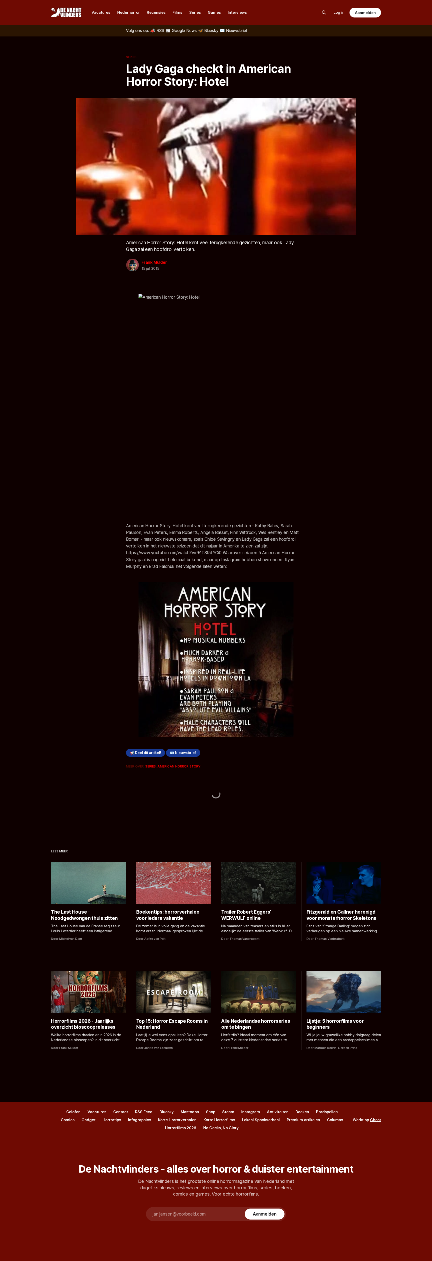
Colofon (73, 1111)
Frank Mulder (154, 262)
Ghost (375, 1119)
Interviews (237, 12)
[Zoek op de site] (324, 12)
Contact (120, 1111)
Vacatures (101, 12)
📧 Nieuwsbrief (183, 753)
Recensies (156, 12)
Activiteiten (277, 1111)
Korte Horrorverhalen (177, 1119)
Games (214, 12)
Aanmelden (365, 12)
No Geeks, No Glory (221, 1127)
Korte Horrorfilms (219, 1119)
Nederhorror (128, 12)
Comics (67, 1119)
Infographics (139, 1119)
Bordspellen (327, 1111)
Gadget (89, 1119)
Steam (228, 1111)
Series (195, 12)
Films (177, 12)
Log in (339, 12)
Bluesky (167, 1111)
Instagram (250, 1111)
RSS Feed (143, 1111)
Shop (210, 1111)
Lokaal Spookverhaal (261, 1119)
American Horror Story (179, 766)
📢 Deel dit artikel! (145, 753)
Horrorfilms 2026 (180, 1127)
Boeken (302, 1111)
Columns (335, 1119)
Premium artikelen (303, 1119)
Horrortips (111, 1119)
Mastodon (190, 1111)
